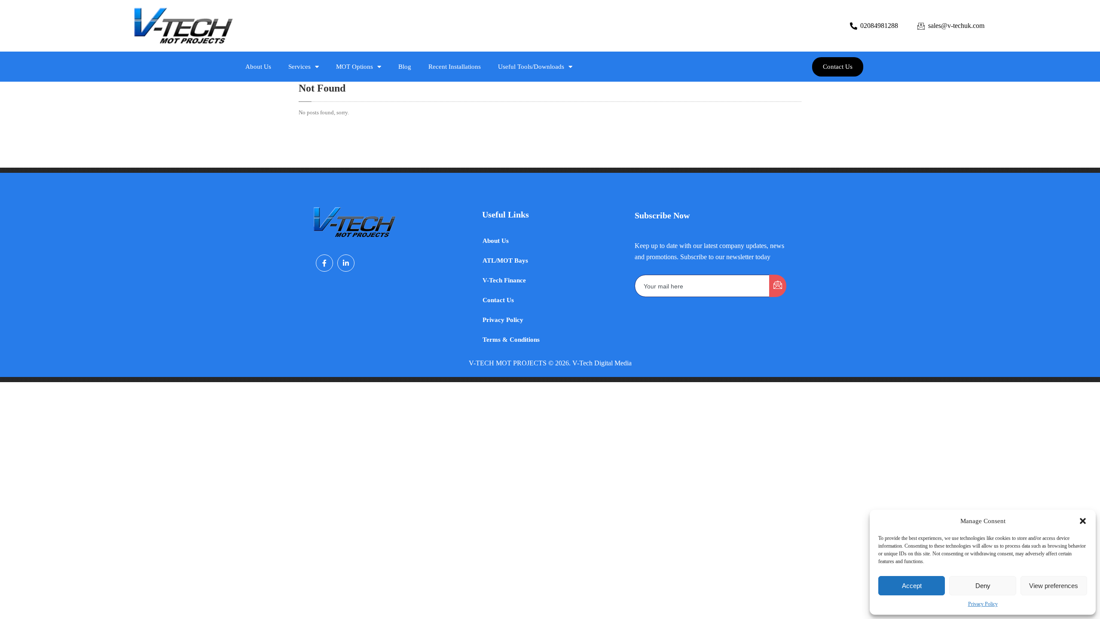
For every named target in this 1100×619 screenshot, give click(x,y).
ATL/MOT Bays (505, 260)
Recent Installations (454, 66)
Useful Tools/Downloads (531, 66)
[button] (1083, 521)
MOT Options (354, 66)
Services (299, 66)
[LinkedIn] (345, 263)
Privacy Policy (983, 604)
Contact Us (498, 300)
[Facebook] (324, 263)
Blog (404, 66)
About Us (258, 66)
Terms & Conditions (511, 339)
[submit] (777, 286)
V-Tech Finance (504, 280)
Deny (982, 585)
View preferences (1053, 585)
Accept (912, 585)
